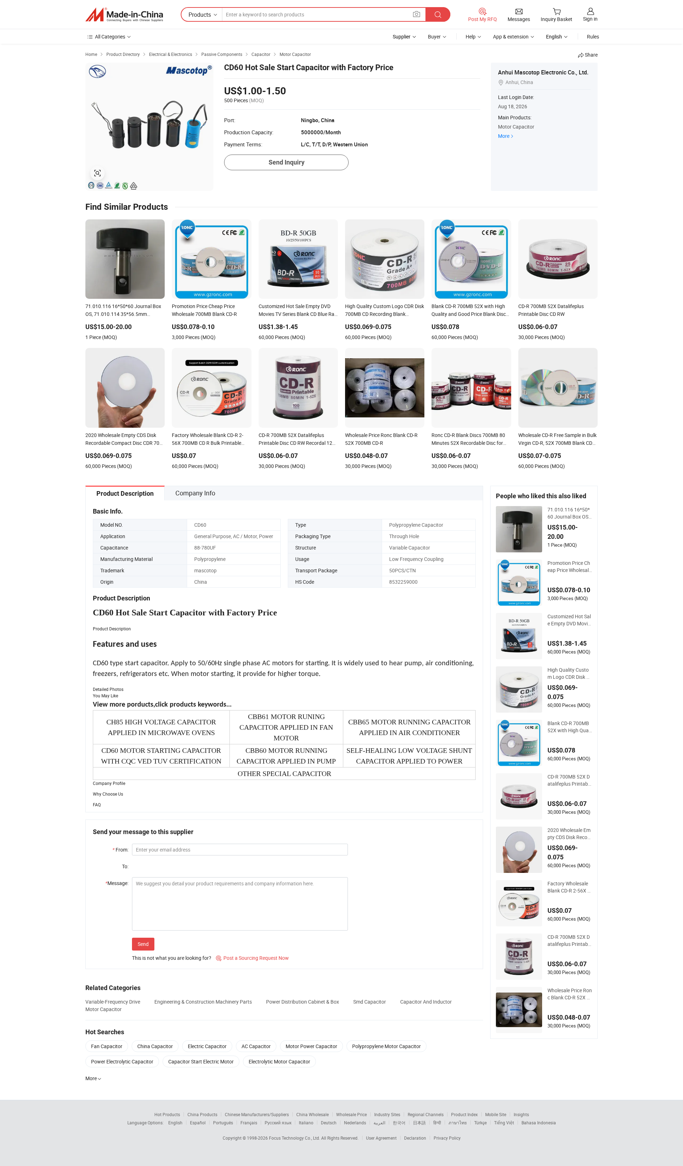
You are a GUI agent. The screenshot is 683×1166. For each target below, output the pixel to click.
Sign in (590, 18)
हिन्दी (437, 1122)
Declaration (415, 1138)
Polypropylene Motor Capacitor (386, 1046)
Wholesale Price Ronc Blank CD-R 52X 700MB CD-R (569, 994)
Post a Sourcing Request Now (252, 957)
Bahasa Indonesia (538, 1122)
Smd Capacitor (369, 1001)
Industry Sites (387, 1114)
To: (125, 866)
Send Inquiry (287, 162)
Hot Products (167, 1114)
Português (223, 1122)
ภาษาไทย (458, 1122)
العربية (379, 1122)
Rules (593, 36)
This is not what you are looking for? (171, 957)
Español (198, 1122)
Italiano (306, 1122)
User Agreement (381, 1138)
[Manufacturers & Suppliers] (124, 14)
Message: (116, 883)
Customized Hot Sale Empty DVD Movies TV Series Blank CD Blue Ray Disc (569, 620)
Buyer (434, 36)
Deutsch (329, 1122)
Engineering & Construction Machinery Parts (203, 1001)
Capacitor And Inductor (426, 1001)
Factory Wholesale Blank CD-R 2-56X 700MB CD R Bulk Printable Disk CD (568, 887)
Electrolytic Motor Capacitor (279, 1061)
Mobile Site (495, 1114)
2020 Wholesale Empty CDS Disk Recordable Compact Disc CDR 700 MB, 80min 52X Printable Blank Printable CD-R (569, 834)
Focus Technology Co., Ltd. (295, 1138)
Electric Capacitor (207, 1046)
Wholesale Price (351, 1114)
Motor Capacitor (103, 1009)
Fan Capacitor (106, 1046)
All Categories (110, 36)
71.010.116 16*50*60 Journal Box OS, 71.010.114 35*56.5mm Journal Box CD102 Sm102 (569, 513)
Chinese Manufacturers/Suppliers (257, 1114)
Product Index (464, 1114)
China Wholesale (312, 1114)
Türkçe (480, 1122)
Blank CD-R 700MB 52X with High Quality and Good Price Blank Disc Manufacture (569, 727)
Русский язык (278, 1122)
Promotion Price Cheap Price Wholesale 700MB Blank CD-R (569, 566)
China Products (202, 1114)
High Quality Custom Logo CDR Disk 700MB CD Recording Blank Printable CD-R (569, 673)
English (175, 1122)
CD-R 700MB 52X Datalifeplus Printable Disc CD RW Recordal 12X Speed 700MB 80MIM (569, 940)
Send (143, 944)
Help (471, 36)
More (503, 135)
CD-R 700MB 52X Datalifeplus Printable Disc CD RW (569, 780)
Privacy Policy (447, 1138)
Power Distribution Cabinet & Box (302, 1001)
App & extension (511, 36)
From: (120, 849)
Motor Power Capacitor (311, 1046)
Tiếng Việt (504, 1122)
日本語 (419, 1122)
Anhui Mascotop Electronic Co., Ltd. (543, 72)
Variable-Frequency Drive (112, 1001)
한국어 (399, 1122)
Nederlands (355, 1122)
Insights (521, 1114)
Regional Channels (426, 1114)
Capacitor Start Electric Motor (201, 1061)
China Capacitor (155, 1046)
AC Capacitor (256, 1046)
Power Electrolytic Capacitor (122, 1061)
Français (248, 1122)
